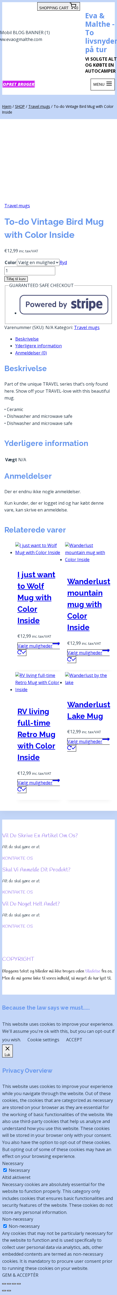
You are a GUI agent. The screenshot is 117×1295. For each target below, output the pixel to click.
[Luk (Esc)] (19, 1283)
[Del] (14, 1283)
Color (10, 262)
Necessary (19, 1170)
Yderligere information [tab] (38, 346)
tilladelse (92, 971)
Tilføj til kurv (16, 279)
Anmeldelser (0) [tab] (31, 353)
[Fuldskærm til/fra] (9, 1283)
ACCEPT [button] (74, 1040)
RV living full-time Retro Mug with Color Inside (36, 734)
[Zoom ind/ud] (4, 1283)
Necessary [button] (12, 1163)
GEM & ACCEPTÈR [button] (20, 1275)
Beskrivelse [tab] (27, 339)
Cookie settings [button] (43, 1040)
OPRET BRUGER (18, 84)
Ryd (63, 262)
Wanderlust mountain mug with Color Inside (88, 604)
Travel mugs (17, 206)
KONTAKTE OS (17, 858)
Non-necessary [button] (17, 1219)
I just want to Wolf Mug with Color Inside (36, 597)
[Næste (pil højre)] (9, 1290)
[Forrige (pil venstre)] (4, 1290)
